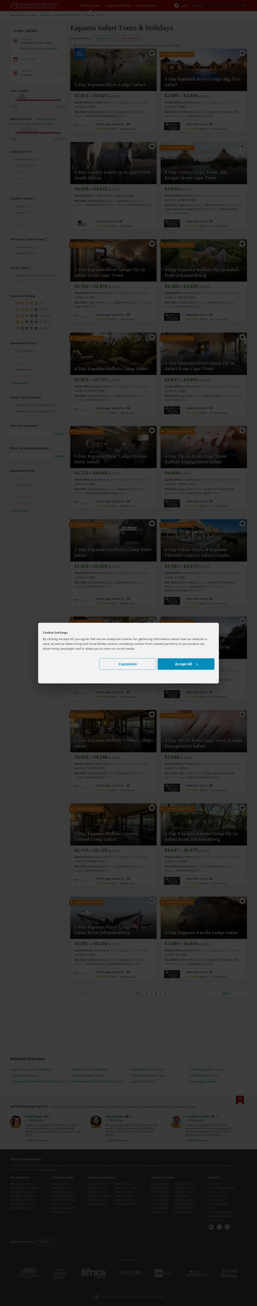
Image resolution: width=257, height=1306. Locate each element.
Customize (128, 664)
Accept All (183, 664)
